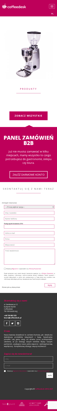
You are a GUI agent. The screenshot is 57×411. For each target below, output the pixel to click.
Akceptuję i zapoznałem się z (28, 371)
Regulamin (15, 269)
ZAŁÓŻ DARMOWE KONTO (29, 174)
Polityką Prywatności (35, 269)
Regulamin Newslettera (20, 371)
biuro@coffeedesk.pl (12, 318)
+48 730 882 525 (10, 315)
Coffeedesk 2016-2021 (44, 389)
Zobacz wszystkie (28, 115)
